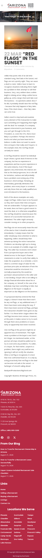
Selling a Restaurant (9, 493)
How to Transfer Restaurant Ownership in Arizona (18, 450)
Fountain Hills (6, 529)
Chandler (4, 518)
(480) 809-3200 (12, 430)
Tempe (30, 515)
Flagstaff (18, 536)
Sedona (17, 532)
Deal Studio (25, 556)
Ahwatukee (5, 522)
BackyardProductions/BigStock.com (17, 370)
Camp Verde (6, 536)
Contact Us (5, 503)
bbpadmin (8, 69)
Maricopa (5, 539)
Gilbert (17, 518)
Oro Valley (18, 539)
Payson (30, 536)
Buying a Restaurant (9, 496)
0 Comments (19, 69)
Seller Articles (25, 66)
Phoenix (4, 515)
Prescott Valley (33, 532)
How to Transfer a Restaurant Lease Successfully (16, 461)
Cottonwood (6, 532)
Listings (4, 500)
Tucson (30, 539)
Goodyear (31, 522)
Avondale (18, 522)
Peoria (30, 525)
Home (3, 489)
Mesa (29, 518)
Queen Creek (19, 529)
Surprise (17, 525)
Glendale (4, 525)
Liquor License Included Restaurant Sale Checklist (17, 471)
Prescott (31, 529)
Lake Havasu (6, 543)
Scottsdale (18, 515)
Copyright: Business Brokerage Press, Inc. (20, 376)
